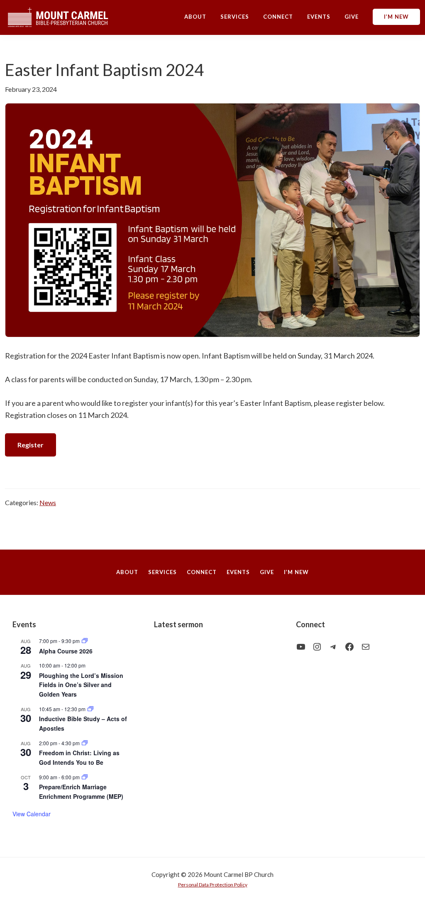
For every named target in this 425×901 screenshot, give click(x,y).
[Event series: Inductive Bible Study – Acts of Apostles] (90, 708)
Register (30, 445)
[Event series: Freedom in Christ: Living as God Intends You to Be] (85, 742)
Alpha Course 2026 (66, 651)
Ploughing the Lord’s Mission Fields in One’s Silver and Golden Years (81, 684)
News (47, 502)
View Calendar (31, 814)
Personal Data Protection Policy (212, 884)
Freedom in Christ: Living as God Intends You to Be (79, 757)
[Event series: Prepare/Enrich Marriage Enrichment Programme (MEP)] (85, 777)
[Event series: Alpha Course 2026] (85, 640)
